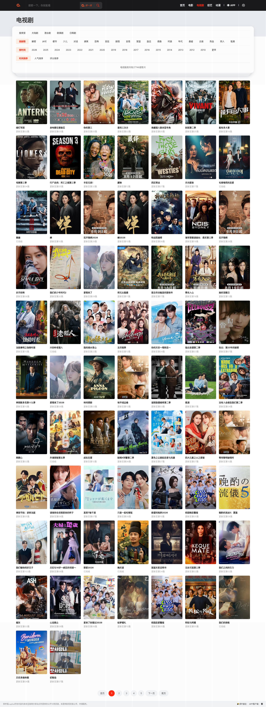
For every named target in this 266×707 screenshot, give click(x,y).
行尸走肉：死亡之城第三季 (63, 182)
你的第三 (88, 127)
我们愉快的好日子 (24, 567)
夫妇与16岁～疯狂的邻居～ (63, 567)
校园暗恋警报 (191, 512)
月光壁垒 (189, 182)
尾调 (187, 402)
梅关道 (120, 567)
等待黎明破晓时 (226, 457)
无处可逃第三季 (192, 567)
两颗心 (19, 457)
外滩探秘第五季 (57, 457)
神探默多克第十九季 (25, 402)
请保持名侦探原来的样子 (62, 512)
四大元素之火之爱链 (195, 457)
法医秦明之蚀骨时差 (25, 347)
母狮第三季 (21, 182)
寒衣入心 (189, 292)
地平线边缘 (122, 402)
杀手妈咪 (20, 292)
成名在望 (88, 457)
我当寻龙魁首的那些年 (162, 292)
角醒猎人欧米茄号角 (161, 127)
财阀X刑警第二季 (125, 457)
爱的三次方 (122, 127)
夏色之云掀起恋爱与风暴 (163, 457)
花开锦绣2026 (91, 237)
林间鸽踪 (88, 402)
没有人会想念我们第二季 (231, 402)
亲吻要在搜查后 (57, 127)
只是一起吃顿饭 (125, 512)
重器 (18, 237)
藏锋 (119, 182)
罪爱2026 (89, 567)
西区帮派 (155, 182)
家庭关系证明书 (158, 567)
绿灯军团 (20, 127)
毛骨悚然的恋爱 (226, 182)
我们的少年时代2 (58, 292)
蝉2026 (121, 237)
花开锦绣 (223, 237)
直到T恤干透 (90, 512)
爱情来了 (88, 292)
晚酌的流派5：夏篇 (228, 512)
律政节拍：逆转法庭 (25, 512)
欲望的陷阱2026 (159, 512)
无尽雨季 (121, 347)
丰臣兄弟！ (89, 182)
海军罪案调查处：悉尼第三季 (199, 237)
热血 (212, 41)
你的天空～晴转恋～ (161, 347)
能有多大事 (224, 127)
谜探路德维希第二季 (161, 402)
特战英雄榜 (156, 237)
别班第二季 (190, 127)
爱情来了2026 (57, 402)
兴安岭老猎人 (56, 347)
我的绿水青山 (90, 347)
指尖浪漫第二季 (192, 347)
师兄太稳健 (122, 292)
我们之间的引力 (226, 567)
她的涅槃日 (224, 292)
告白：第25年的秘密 (229, 347)
